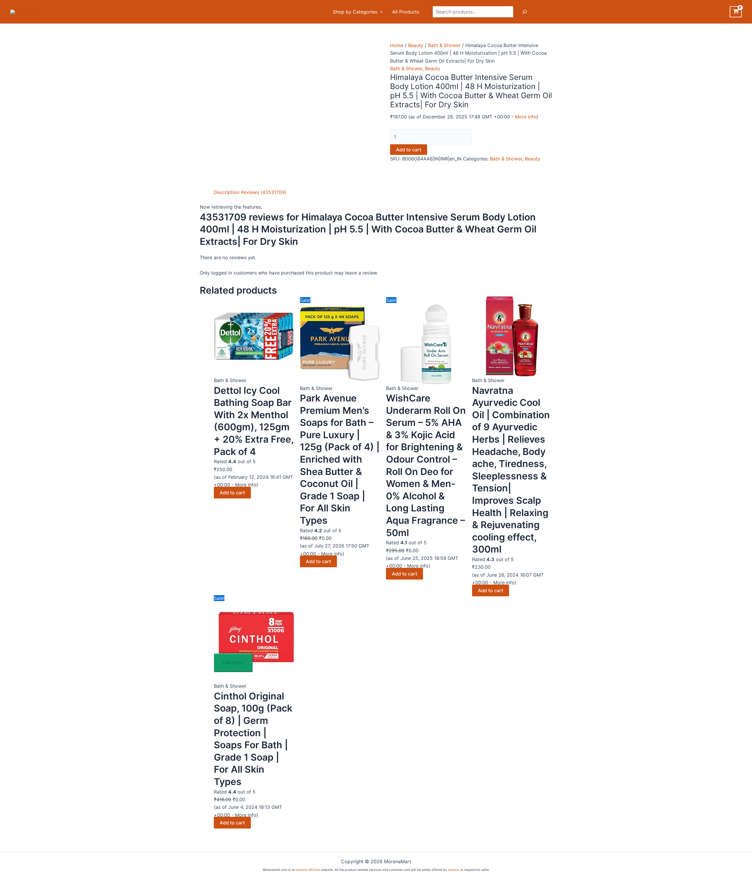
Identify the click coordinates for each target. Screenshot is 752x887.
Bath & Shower (444, 45)
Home (396, 45)
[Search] (524, 11)
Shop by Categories (355, 12)
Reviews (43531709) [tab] (263, 192)
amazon (453, 870)
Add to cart (408, 150)
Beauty (415, 45)
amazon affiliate (308, 870)
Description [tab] (226, 192)
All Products (405, 12)
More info (525, 117)
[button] (380, 12)
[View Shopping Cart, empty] (736, 11)
